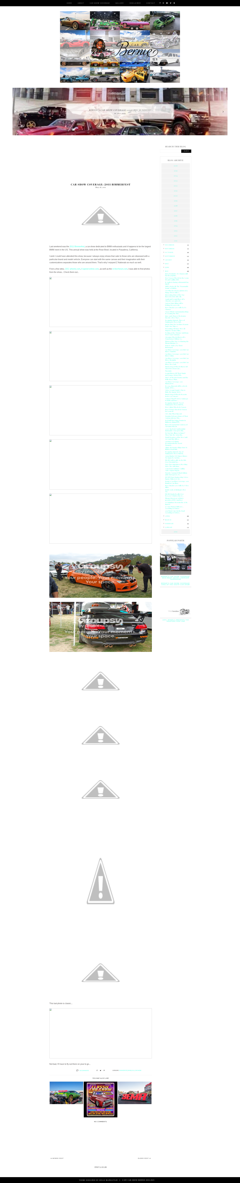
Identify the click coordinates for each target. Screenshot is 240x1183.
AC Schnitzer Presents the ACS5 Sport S (176, 503)
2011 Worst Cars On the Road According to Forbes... (175, 512)
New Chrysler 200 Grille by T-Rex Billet (176, 486)
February (169, 523)
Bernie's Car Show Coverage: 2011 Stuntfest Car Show (177, 482)
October (169, 252)
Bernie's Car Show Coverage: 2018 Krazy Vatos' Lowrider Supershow (175, 578)
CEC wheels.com (72, 269)
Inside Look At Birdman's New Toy (175, 490)
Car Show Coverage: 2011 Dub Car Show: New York (177, 363)
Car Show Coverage (100, 3)
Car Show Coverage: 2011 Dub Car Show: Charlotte (177, 350)
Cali (133, 1070)
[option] (120, 111)
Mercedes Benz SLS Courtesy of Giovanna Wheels (176, 425)
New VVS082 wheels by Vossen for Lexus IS (176, 410)
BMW (129, 1070)
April (167, 516)
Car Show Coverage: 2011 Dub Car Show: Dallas (177, 355)
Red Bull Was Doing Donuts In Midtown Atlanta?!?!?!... (175, 421)
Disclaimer (135, 3)
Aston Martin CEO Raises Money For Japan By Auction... (176, 457)
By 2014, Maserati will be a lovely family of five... (176, 387)
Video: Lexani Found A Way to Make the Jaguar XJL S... (175, 391)
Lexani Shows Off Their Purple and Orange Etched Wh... (175, 374)
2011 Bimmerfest (77, 246)
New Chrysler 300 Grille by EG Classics (175, 308)
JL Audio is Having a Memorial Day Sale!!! (177, 283)
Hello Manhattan (108, 1180)
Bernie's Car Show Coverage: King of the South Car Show (175, 584)
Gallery (120, 3)
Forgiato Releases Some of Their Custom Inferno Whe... (176, 417)
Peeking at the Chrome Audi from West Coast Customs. (176, 334)
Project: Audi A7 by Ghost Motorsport (173, 346)
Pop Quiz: (168, 371)
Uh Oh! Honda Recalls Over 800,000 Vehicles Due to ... (174, 495)
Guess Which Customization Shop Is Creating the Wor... (176, 312)
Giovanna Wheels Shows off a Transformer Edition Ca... (175, 338)
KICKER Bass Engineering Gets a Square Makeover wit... (176, 478)
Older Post (143, 1158)
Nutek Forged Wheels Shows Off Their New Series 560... (176, 367)
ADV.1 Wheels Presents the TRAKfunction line (175, 620)
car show (138, 1070)
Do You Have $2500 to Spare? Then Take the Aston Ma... (175, 434)
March (168, 520)
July (167, 264)
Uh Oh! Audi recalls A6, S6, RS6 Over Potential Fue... (175, 461)
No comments (84, 1070)
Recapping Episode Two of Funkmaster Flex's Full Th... (174, 404)
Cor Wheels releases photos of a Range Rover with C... (176, 291)
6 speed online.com (90, 269)
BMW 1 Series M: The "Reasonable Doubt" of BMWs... (176, 287)
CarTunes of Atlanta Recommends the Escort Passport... (173, 443)
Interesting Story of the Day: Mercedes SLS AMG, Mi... (175, 296)
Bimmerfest (123, 1070)
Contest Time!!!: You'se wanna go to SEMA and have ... (176, 399)
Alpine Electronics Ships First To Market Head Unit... (176, 448)
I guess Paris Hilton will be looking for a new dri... (174, 304)
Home (69, 3)
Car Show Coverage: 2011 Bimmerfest (173, 382)
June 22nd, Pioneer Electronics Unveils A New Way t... (175, 317)
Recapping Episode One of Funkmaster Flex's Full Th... (174, 452)
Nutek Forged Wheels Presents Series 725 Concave (176, 395)
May (166, 271)
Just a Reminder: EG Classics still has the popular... (176, 274)
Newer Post (58, 1158)
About (81, 3)
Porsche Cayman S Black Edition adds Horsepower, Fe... (176, 474)
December (169, 245)
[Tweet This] (100, 1070)
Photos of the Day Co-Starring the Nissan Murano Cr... (177, 342)
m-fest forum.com (120, 269)
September (170, 256)
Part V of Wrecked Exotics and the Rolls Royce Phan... (176, 378)
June (167, 267)
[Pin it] (104, 1070)
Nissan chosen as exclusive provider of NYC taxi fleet (174, 499)
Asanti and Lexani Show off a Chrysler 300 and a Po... (175, 300)
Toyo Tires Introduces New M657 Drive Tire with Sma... (176, 465)
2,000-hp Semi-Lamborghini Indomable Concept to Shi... (175, 430)
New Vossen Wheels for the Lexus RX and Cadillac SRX (177, 279)
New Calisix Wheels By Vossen (175, 407)
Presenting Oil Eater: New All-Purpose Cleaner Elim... (175, 329)
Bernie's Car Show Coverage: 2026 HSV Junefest (120, 110)
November (169, 249)
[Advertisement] (100, 161)
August (168, 260)
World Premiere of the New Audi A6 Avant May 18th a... (176, 438)
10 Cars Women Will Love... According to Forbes (174, 507)
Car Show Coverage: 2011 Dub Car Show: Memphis (177, 359)
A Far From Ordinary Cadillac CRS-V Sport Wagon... (175, 469)
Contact (150, 3)
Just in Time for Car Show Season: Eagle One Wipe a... (176, 325)
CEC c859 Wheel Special (173, 414)
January (168, 527)
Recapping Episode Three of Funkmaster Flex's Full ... (175, 321)
